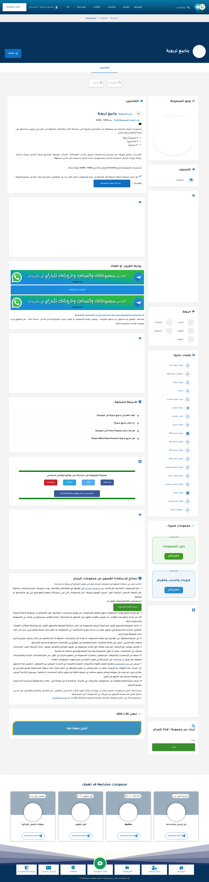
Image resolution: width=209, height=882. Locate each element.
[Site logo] (200, 7)
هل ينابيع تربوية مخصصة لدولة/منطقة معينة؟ (113, 439)
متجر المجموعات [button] (121, 664)
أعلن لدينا (81, 7)
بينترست (51, 482)
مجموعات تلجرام (92, 589)
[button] (127, 607)
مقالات (97, 7)
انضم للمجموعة (175, 836)
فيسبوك (107, 482)
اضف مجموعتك (13, 7)
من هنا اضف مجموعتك (110, 183)
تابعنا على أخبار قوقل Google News (77, 493)
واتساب (111, 7)
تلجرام (69, 482)
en (68, 7)
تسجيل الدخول (47, 7)
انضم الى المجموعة (77, 290)
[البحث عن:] (180, 740)
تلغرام (126, 7)
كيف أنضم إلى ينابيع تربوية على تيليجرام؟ (115, 416)
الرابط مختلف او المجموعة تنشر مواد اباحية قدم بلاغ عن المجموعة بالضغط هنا (109, 315)
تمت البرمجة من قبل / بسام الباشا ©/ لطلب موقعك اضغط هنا (106, 878)
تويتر (88, 482)
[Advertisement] (173, 250)
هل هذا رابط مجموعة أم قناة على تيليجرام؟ (115, 431)
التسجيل (33, 7)
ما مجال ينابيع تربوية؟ (124, 423)
